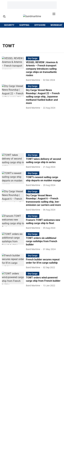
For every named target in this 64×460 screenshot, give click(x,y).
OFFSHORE (40, 25)
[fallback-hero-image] (14, 69)
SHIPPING (24, 25)
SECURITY (9, 25)
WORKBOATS (57, 25)
